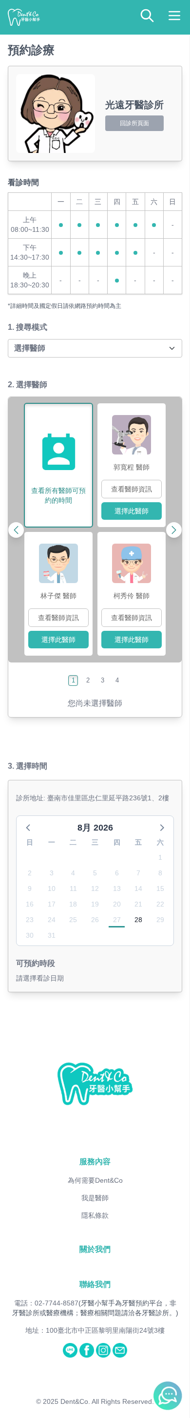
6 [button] (117, 873)
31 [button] (52, 935)
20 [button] (117, 904)
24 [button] (52, 920)
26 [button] (95, 920)
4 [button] (73, 873)
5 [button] (95, 873)
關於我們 (95, 1249)
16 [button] (30, 904)
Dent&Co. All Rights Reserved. (107, 1401)
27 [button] (117, 920)
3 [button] (52, 873)
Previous (36, 529)
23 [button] (30, 920)
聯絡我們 (95, 1284)
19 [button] (95, 904)
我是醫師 (95, 1198)
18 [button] (73, 904)
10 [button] (52, 888)
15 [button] (160, 888)
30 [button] (30, 935)
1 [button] (160, 857)
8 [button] (160, 873)
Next (153, 529)
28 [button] (138, 920)
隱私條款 (95, 1215)
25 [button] (73, 920)
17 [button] (52, 904)
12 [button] (95, 888)
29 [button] (160, 920)
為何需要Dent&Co (95, 1180)
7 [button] (138, 873)
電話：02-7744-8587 (46, 1303)
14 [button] (138, 888)
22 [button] (160, 904)
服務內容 (95, 1161)
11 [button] (73, 888)
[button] (28, 827)
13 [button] (117, 888)
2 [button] (30, 873)
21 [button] (138, 904)
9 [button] (30, 888)
